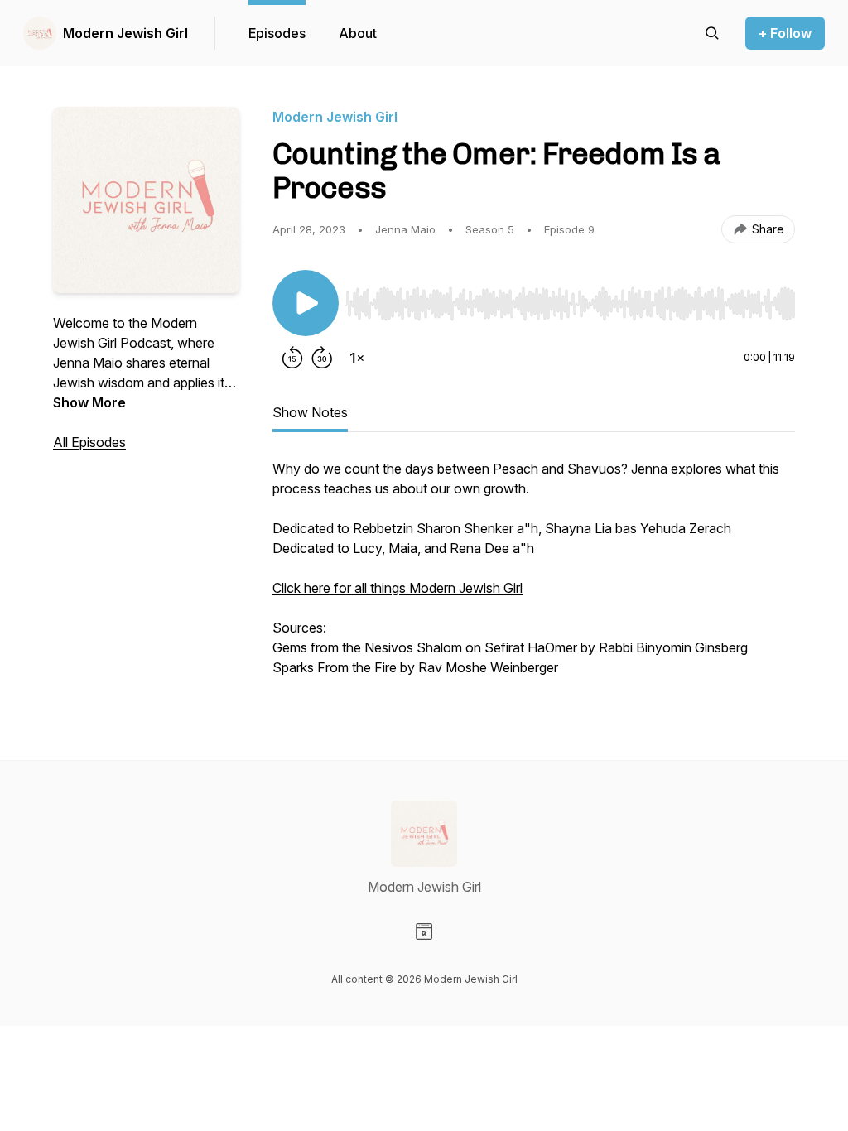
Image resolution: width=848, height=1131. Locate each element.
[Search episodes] (712, 33)
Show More (89, 402)
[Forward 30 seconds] (322, 357)
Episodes (277, 33)
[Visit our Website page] (424, 931)
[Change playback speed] (356, 357)
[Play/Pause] (305, 303)
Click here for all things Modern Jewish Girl (397, 588)
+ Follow (785, 33)
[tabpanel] (533, 576)
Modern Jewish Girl (125, 33)
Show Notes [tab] (310, 412)
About (358, 33)
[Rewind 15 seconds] (292, 357)
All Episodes (89, 442)
